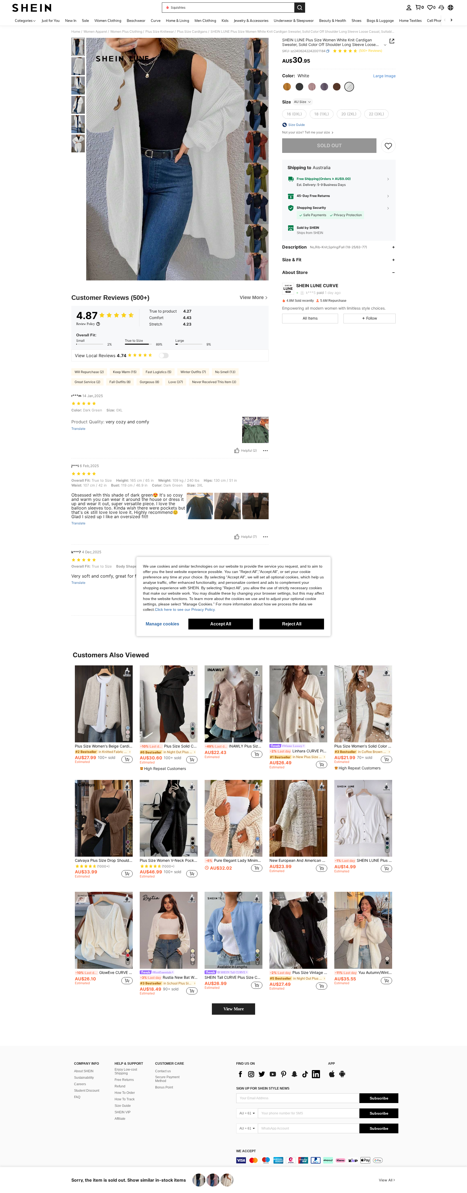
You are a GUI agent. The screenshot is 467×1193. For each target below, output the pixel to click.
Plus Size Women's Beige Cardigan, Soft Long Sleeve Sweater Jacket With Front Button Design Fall (104, 746)
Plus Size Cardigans (192, 31)
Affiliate (120, 1119)
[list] (279, 1074)
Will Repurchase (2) (89, 372)
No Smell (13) (225, 372)
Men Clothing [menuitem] (205, 20)
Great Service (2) (87, 382)
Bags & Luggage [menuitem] (380, 20)
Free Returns (124, 1080)
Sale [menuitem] (85, 20)
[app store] (332, 1076)
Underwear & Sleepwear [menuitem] (294, 20)
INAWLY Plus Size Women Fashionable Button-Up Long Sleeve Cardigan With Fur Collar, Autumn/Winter (233, 746)
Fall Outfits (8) (120, 382)
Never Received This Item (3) (214, 382)
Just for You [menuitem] (51, 20)
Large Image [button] (384, 76)
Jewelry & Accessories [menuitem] (251, 20)
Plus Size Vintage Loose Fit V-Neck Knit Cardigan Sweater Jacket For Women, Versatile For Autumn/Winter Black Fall (298, 972)
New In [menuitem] (70, 20)
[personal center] (409, 7)
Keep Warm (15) (124, 372)
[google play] (342, 1076)
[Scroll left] (445, 20)
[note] (164, 768)
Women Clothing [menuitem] (107, 20)
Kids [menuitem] (225, 20)
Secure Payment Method (167, 1079)
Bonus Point (164, 1087)
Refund (120, 1086)
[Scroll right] (451, 20)
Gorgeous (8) (149, 382)
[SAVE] (388, 145)
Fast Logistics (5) (158, 372)
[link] (419, 7)
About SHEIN (84, 1071)
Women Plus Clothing (126, 31)
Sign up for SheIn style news (262, 1088)
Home (75, 31)
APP (331, 1063)
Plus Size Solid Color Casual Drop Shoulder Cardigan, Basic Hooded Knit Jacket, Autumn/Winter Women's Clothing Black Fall (169, 746)
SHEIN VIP (123, 1112)
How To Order (125, 1093)
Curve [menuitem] (156, 20)
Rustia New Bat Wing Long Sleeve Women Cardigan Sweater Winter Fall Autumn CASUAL (169, 977)
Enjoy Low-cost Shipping (126, 1071)
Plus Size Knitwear (159, 31)
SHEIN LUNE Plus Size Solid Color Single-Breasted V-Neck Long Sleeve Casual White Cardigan (363, 860)
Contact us (163, 1071)
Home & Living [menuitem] (177, 20)
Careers (80, 1084)
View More (234, 1009)
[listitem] (104, 717)
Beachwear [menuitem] (136, 20)
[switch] (164, 355)
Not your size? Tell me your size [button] (306, 132)
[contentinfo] (317, 1160)
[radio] (287, 87)
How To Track (125, 1099)
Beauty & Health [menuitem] (332, 20)
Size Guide (123, 1106)
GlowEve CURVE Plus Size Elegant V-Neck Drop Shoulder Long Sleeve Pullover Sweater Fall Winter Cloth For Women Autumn (104, 972)
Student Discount (86, 1091)
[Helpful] (237, 450)
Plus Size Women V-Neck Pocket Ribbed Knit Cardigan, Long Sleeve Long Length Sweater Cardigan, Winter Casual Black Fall (169, 860)
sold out (329, 145)
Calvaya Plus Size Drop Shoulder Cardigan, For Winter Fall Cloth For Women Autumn (104, 860)
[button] (441, 7)
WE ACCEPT (246, 1151)
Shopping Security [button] (311, 208)
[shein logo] (31, 7)
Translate (78, 429)
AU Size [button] (300, 102)
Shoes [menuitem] (356, 20)
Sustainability (84, 1078)
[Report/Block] (265, 450)
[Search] (299, 7)
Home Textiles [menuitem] (410, 20)
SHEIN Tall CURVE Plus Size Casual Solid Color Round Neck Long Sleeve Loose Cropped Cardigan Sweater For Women (233, 977)
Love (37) (175, 382)
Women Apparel (95, 31)
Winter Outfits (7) (193, 372)
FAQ (77, 1097)
